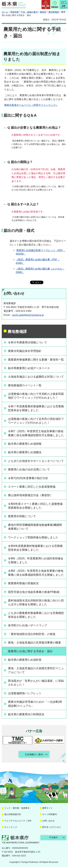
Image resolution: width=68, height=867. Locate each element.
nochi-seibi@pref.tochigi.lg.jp (28, 315)
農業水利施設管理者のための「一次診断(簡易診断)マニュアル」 (35, 703)
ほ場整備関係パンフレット (24, 693)
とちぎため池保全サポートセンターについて (36, 460)
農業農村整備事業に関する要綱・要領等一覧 (36, 359)
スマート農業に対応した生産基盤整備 (31, 486)
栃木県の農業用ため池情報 (24, 443)
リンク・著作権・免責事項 (16, 808)
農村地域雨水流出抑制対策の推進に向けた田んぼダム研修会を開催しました (36, 602)
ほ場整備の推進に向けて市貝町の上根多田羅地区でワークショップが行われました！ (36, 395)
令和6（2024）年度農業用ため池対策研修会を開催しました (35, 560)
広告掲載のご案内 (34, 754)
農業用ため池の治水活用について (29, 469)
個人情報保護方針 (12, 814)
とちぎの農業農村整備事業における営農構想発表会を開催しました (36, 615)
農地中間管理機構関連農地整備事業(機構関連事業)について (35, 526)
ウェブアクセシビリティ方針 (18, 821)
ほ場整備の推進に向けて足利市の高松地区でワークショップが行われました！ (36, 420)
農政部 (43, 12)
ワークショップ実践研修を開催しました (33, 537)
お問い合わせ (48, 821)
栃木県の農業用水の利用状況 (26, 714)
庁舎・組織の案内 (29, 12)
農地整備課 (53, 12)
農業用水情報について (22, 516)
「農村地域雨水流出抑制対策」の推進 (31, 634)
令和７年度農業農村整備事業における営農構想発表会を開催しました (36, 408)
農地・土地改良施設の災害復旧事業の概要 (34, 642)
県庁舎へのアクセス (51, 827)
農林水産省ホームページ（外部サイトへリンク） (31, 105)
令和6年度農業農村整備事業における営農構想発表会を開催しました (35, 547)
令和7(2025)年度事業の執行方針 (28, 478)
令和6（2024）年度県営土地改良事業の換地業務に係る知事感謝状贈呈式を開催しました (36, 572)
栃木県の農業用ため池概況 (24, 452)
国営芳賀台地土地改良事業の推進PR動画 (33, 592)
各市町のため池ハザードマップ (27, 625)
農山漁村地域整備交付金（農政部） (30, 495)
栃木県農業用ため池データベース (29, 368)
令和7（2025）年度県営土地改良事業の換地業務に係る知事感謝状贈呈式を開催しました (36, 433)
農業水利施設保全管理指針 (24, 350)
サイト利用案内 (49, 814)
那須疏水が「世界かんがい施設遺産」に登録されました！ (36, 682)
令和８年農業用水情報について (27, 342)
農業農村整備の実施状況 (23, 583)
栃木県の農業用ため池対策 (24, 659)
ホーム (5, 12)
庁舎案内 (53, 837)
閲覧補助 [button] (54, 7)
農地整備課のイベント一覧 (24, 385)
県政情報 (14, 12)
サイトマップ (10, 827)
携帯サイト (47, 808)
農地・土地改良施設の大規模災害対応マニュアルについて (36, 670)
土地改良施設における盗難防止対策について (36, 376)
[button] (45, 4)
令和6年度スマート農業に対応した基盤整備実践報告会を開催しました (35, 505)
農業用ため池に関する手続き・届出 (30, 651)
